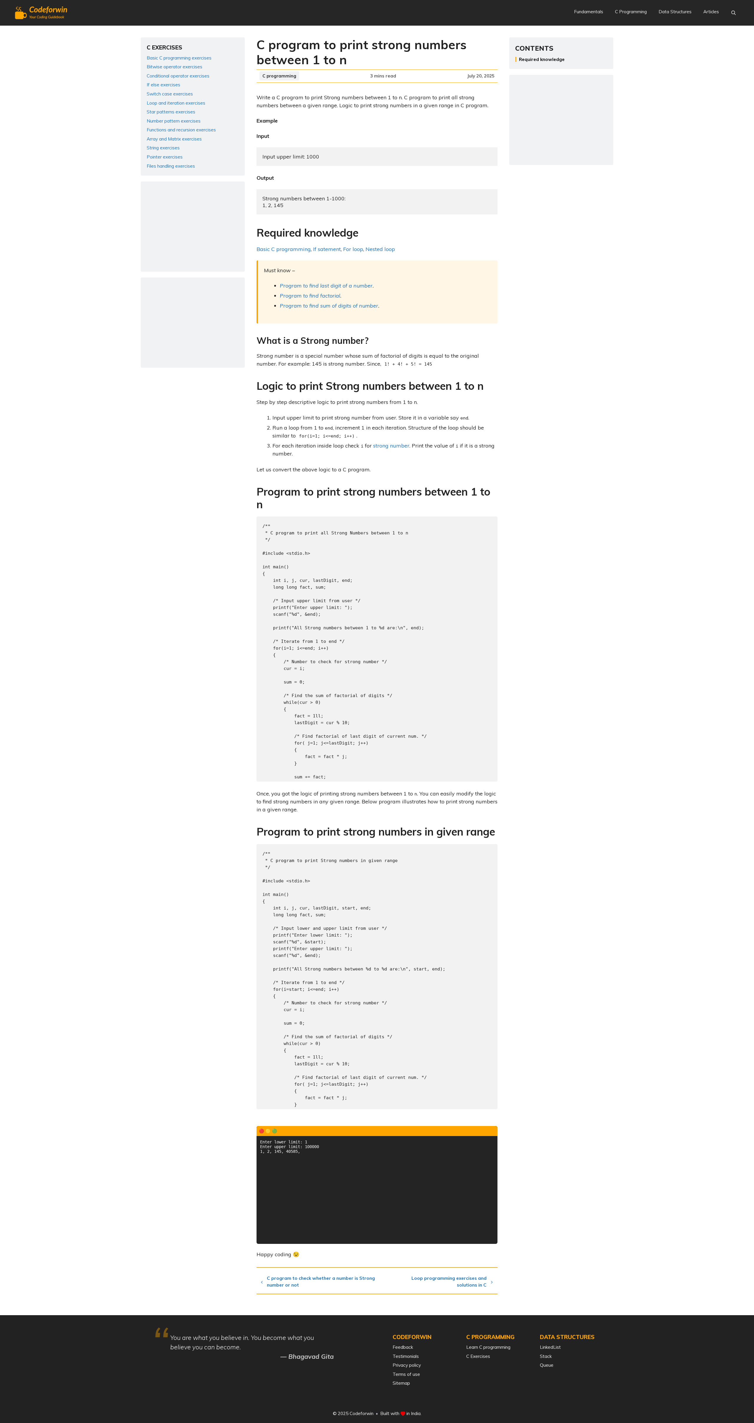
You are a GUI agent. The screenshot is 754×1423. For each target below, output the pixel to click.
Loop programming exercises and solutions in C (449, 1281)
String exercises (163, 148)
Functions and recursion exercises (181, 130)
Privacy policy (407, 1365)
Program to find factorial (310, 295)
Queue (546, 1365)
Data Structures (675, 11)
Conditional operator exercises (178, 76)
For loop (353, 249)
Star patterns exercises (171, 112)
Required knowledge (542, 59)
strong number (391, 445)
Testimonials (406, 1356)
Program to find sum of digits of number (329, 305)
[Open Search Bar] (733, 13)
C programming (279, 76)
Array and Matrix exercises (174, 139)
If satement (327, 249)
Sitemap (401, 1383)
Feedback (403, 1347)
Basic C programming (284, 249)
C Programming (631, 11)
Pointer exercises (165, 157)
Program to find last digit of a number (326, 285)
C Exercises (478, 1356)
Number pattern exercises (174, 121)
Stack (546, 1356)
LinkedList (550, 1347)
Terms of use (406, 1374)
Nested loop (380, 249)
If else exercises (163, 85)
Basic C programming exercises (179, 58)
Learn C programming (488, 1347)
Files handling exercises (171, 166)
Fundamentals (588, 11)
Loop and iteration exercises (176, 103)
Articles (711, 11)
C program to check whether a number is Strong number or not (321, 1281)
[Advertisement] (193, 226)
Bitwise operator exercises (174, 67)
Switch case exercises (170, 94)
